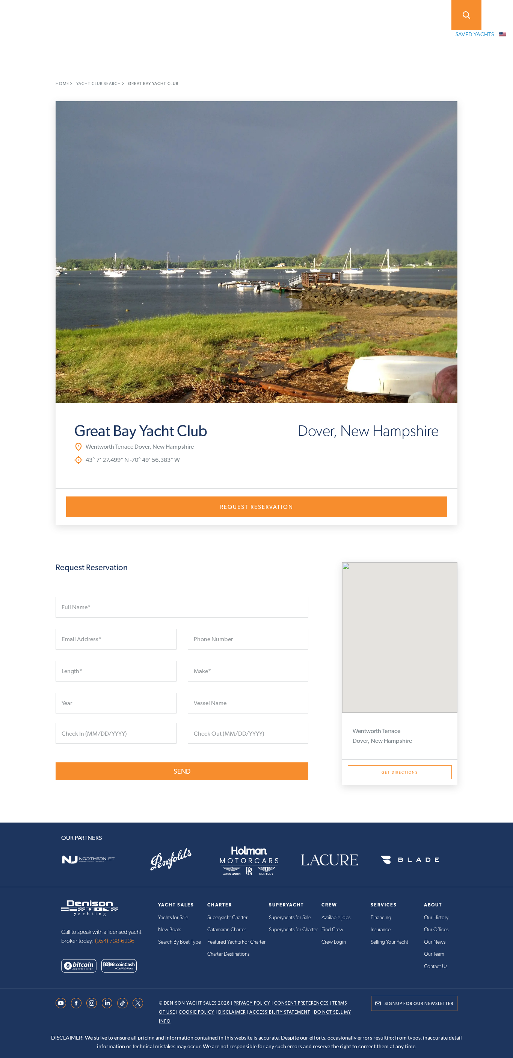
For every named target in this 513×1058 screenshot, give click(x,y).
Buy (93, 14)
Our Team (434, 954)
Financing (381, 917)
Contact (348, 14)
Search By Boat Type (179, 942)
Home (63, 83)
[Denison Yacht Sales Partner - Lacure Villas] (337, 859)
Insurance (381, 929)
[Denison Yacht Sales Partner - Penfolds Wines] (176, 859)
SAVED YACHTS (475, 34)
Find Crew (332, 929)
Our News (434, 942)
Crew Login (333, 942)
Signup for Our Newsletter (419, 1003)
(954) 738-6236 (114, 940)
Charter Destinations (228, 954)
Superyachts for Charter (293, 929)
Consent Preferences (301, 1003)
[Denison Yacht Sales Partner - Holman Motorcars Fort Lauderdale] (256, 860)
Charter (182, 14)
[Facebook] (76, 1002)
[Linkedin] (107, 1002)
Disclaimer (232, 1012)
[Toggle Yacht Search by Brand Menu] (466, 15)
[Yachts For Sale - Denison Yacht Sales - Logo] (28, 15)
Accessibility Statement (279, 1012)
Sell (134, 14)
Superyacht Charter (227, 917)
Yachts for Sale (173, 917)
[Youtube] (61, 1002)
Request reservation (256, 507)
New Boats (169, 929)
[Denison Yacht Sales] (89, 908)
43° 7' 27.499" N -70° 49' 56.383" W (133, 459)
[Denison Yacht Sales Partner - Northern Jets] (95, 859)
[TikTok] (122, 1002)
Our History (436, 917)
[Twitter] (138, 1002)
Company (291, 14)
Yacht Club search (99, 83)
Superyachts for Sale (290, 917)
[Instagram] (91, 1002)
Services (236, 14)
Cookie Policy (196, 1012)
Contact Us (435, 966)
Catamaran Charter (226, 929)
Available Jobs (335, 917)
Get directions (400, 772)
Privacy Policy (252, 1003)
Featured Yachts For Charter (236, 942)
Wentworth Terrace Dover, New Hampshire (140, 446)
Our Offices (436, 929)
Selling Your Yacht (389, 942)
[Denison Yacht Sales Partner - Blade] (417, 859)
